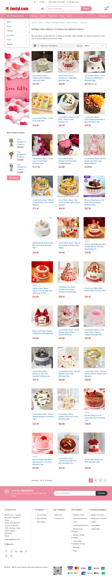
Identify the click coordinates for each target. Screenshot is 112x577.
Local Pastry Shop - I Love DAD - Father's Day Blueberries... (69, 119)
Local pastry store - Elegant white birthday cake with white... (41, 78)
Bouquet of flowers (99, 518)
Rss (16, 551)
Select (94, 45)
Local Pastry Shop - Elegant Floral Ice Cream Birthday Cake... (68, 416)
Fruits (62, 16)
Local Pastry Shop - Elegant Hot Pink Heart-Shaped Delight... (68, 161)
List (38, 45)
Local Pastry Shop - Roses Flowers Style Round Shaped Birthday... (69, 332)
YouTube (21, 551)
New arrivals (42, 518)
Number (17, 44)
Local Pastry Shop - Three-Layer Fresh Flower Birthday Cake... (43, 161)
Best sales (41, 522)
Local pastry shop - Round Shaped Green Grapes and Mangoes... (95, 373)
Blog (75, 551)
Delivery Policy (78, 515)
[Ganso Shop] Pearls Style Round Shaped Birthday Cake (43, 245)
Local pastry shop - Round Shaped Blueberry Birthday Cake (43, 416)
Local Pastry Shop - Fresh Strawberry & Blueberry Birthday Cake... (95, 78)
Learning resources (81, 525)
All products (13, 178)
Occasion (17, 35)
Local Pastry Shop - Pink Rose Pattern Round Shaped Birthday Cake (94, 332)
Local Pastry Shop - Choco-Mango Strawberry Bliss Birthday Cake (95, 119)
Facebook (6, 551)
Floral (17, 26)
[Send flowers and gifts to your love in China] (17, 88)
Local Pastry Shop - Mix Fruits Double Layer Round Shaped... (69, 202)
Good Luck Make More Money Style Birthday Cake (95, 289)
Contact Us (103, 16)
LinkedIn (11, 556)
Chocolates (52, 16)
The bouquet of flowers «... (21, 141)
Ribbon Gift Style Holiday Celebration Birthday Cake (43, 332)
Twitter (11, 551)
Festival (17, 31)
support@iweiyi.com (12, 539)
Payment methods (80, 518)
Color (17, 40)
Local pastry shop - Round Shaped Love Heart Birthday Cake (69, 373)
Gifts (17, 22)
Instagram (6, 556)
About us (58, 515)
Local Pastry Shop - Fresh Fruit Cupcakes (43, 119)
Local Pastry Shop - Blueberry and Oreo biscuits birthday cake (41, 373)
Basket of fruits (97, 515)
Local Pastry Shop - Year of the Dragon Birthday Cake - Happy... (69, 245)
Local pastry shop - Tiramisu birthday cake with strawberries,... (68, 460)
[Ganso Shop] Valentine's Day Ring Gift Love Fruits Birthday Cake (42, 462)
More (69, 16)
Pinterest (26, 551)
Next (105, 480)
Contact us (10, 509)
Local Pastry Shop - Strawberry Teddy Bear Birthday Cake (68, 78)
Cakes (42, 16)
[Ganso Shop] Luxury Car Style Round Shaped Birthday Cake (94, 202)
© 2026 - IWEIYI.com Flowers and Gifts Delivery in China (26, 567)
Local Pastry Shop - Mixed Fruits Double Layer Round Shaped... (43, 202)
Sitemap (76, 547)
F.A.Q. (75, 522)
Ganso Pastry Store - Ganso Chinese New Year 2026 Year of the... (43, 290)
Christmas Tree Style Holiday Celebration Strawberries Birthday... (68, 289)
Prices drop (41, 515)
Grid (35, 45)
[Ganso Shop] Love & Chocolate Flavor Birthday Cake (95, 417)
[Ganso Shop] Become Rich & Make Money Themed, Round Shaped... (95, 246)
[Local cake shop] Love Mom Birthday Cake (94, 460)
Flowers (34, 16)
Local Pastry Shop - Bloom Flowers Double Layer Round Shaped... (95, 161)
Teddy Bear (95, 529)
